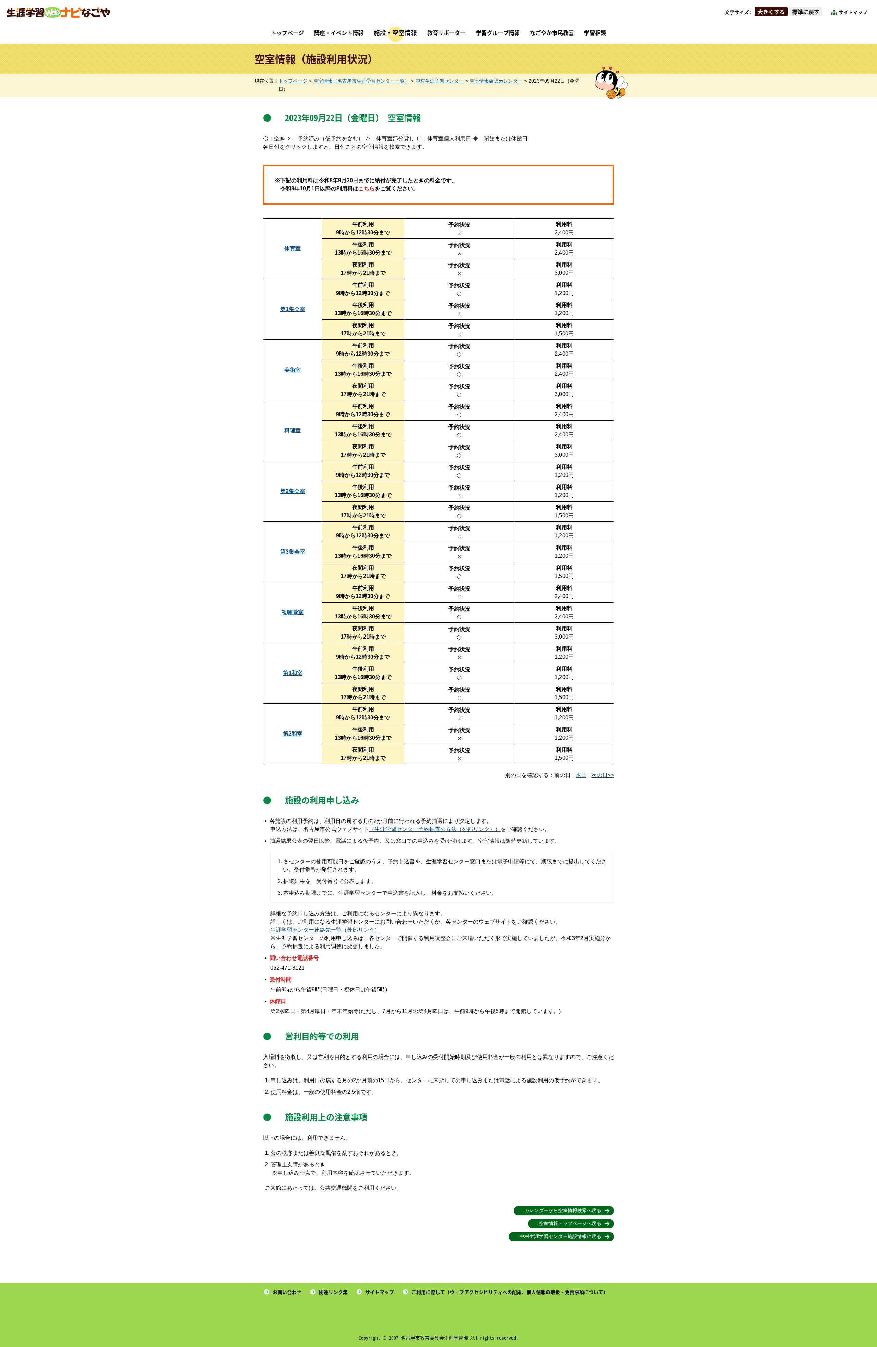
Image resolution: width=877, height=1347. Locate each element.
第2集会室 (292, 491)
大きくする (771, 12)
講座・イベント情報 (338, 32)
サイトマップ (853, 12)
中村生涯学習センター (440, 81)
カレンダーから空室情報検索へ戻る (562, 1210)
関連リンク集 (333, 1291)
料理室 (292, 430)
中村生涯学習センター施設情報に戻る (560, 1236)
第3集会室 (292, 552)
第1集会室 (292, 309)
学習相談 (595, 32)
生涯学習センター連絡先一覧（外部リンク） (325, 930)
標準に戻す (805, 12)
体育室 (292, 248)
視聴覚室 (293, 612)
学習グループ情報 (498, 32)
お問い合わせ (287, 1291)
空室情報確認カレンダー (496, 81)
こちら (366, 188)
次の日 (599, 775)
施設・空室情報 (395, 32)
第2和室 (292, 734)
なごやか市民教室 (552, 32)
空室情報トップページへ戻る (570, 1223)
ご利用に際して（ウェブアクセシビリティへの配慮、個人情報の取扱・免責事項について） (509, 1291)
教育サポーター (446, 32)
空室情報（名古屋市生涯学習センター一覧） (361, 81)
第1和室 (292, 673)
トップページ (287, 32)
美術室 (292, 370)
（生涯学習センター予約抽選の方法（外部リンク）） (435, 829)
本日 (581, 775)
